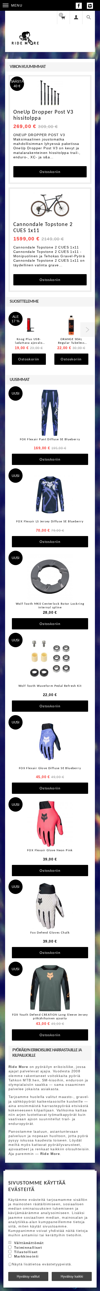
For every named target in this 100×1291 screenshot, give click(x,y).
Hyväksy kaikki (72, 1276)
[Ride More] (25, 31)
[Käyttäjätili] (76, 17)
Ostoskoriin (50, 172)
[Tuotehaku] (88, 17)
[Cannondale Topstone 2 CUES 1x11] (50, 205)
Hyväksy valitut (28, 1276)
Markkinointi (26, 1256)
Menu (17, 5)
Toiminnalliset (28, 1247)
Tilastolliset (26, 1252)
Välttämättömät (29, 1243)
